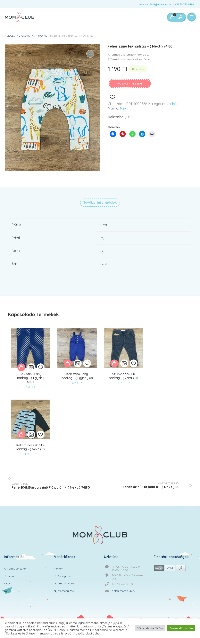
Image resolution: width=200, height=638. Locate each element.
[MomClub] (19, 17)
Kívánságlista (62, 576)
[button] (90, 54)
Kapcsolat (10, 576)
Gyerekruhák (27, 35)
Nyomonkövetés (64, 583)
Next (124, 108)
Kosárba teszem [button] (21, 367)
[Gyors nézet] (31, 367)
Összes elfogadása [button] (181, 628)
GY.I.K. (7, 591)
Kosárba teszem (130, 83)
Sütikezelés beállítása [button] (150, 628)
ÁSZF (7, 583)
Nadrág (42, 35)
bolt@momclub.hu (160, 4)
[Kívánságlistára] (112, 97)
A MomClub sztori (15, 568)
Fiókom (58, 568)
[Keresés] (180, 17)
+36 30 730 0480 (184, 4)
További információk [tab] (100, 202)
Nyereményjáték (64, 591)
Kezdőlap (10, 35)
